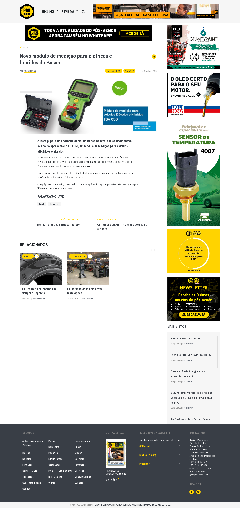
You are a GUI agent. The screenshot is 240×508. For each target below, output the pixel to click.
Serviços (79, 470)
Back (25, 47)
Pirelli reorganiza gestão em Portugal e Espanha (38, 291)
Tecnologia (28, 476)
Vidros (52, 482)
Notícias (26, 458)
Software (80, 458)
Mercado (129, 71)
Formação (27, 464)
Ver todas (111, 479)
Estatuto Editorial (161, 505)
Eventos (79, 482)
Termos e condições (103, 505)
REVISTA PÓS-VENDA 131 (185, 338)
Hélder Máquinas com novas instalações (85, 291)
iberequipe (55, 204)
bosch (41, 204)
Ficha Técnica (144, 505)
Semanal (144, 446)
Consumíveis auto (84, 476)
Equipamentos (78, 256)
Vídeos (78, 452)
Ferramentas (114, 71)
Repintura (53, 446)
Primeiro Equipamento (60, 470)
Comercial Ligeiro (32, 470)
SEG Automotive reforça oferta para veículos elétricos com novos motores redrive (193, 398)
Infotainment (55, 476)
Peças (51, 440)
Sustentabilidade (31, 482)
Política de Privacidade (125, 505)
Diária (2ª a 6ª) (147, 455)
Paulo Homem (30, 70)
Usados (26, 488)
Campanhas (54, 464)
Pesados (53, 452)
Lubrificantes (55, 458)
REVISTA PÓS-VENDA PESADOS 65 (191, 355)
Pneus (78, 446)
